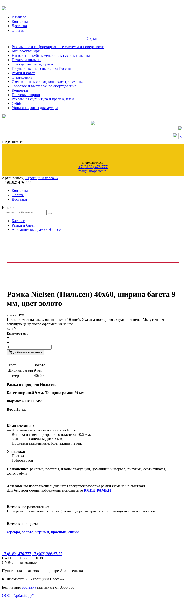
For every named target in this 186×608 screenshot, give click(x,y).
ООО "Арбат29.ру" (18, 595)
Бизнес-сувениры (26, 51)
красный (58, 532)
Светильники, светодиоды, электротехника (48, 82)
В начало (19, 17)
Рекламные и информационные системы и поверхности (58, 47)
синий (73, 532)
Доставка (19, 26)
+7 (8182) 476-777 (93, 167)
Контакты (20, 21)
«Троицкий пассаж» (41, 178)
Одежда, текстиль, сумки (32, 64)
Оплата (18, 30)
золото (27, 532)
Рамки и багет (23, 73)
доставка (29, 587)
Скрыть (93, 38)
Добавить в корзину (27, 352)
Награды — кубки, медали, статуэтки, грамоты (51, 55)
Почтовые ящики (26, 95)
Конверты (20, 90)
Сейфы (17, 103)
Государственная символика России (41, 68)
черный (42, 532)
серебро (13, 532)
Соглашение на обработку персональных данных (26, 600)
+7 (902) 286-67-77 (47, 554)
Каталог (18, 221)
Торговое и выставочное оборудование (44, 86)
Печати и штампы (26, 60)
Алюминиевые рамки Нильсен (37, 229)
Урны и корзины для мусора (35, 108)
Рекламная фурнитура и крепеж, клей (43, 99)
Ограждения (22, 77)
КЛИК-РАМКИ (97, 490)
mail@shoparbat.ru (93, 171)
